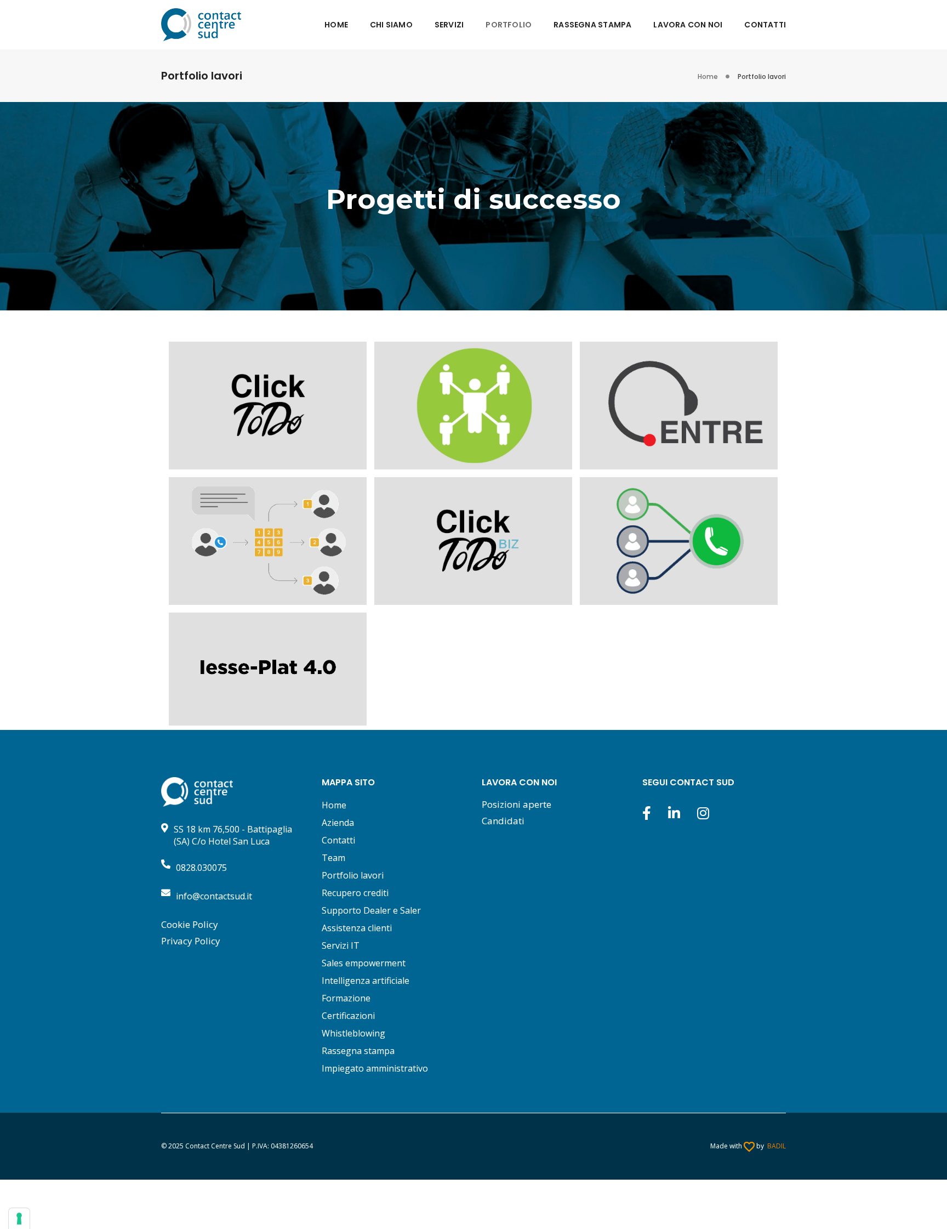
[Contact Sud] (201, 24)
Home (334, 805)
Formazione (346, 998)
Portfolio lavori (353, 875)
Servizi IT (341, 945)
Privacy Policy (190, 941)
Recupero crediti (355, 893)
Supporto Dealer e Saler (371, 910)
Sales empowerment (364, 963)
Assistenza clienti (357, 928)
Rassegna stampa (358, 1051)
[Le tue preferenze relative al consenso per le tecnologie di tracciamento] (19, 1218)
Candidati (503, 820)
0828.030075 (201, 868)
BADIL (776, 1146)
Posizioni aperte (516, 804)
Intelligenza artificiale (365, 981)
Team (333, 858)
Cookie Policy (189, 924)
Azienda (338, 823)
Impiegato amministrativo (375, 1068)
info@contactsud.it (214, 896)
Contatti (338, 840)
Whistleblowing (353, 1033)
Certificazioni (348, 1016)
